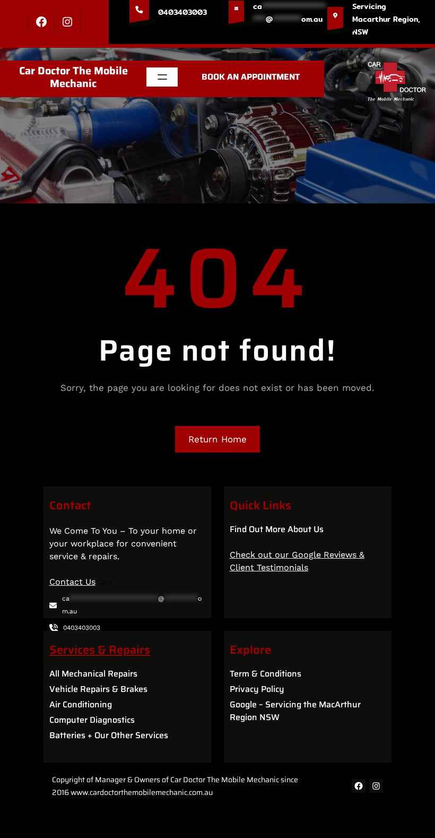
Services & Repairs (99, 649)
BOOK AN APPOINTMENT (251, 76)
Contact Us (72, 582)
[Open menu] (162, 77)
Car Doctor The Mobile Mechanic (73, 77)
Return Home (217, 439)
